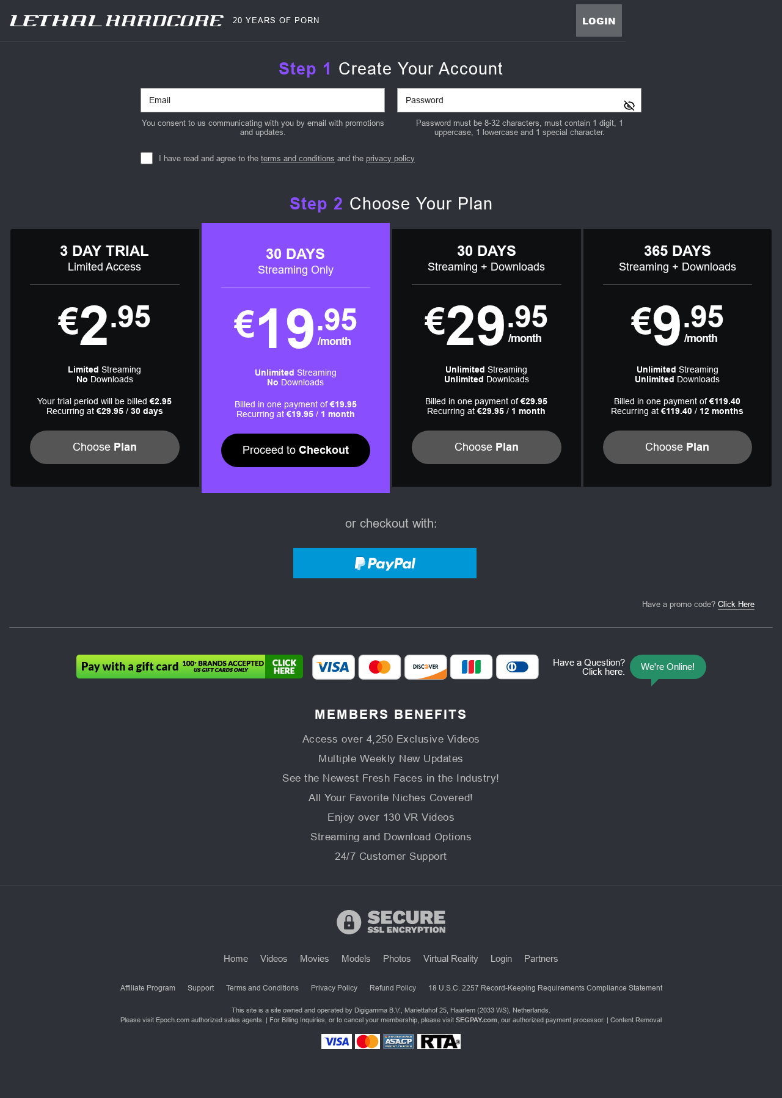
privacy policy (390, 158)
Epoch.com (172, 1019)
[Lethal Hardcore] (117, 20)
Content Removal (636, 1019)
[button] (104, 358)
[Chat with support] (626, 667)
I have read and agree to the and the (287, 158)
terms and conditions (298, 158)
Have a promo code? (698, 604)
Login (599, 20)
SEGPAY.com (476, 1019)
